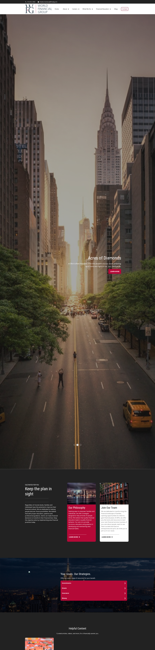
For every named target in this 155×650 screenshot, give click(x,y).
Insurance (65, 593)
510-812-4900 (31, 2)
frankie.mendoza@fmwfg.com (48, 2)
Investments (66, 583)
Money (64, 598)
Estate (64, 588)
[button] (56, 9)
